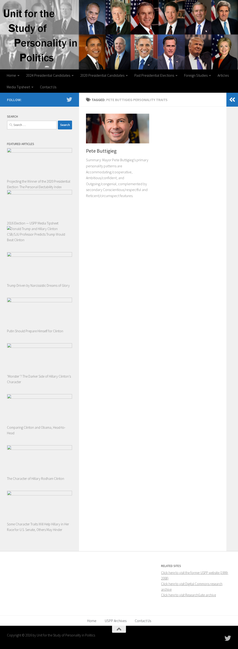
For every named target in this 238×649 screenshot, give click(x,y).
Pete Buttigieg (101, 151)
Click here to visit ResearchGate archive (188, 595)
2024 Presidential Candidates (48, 75)
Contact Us (48, 87)
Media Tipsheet (18, 87)
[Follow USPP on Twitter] (69, 99)
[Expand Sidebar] (232, 100)
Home (11, 75)
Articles (223, 75)
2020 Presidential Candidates (102, 75)
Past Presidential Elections (154, 75)
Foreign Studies (196, 75)
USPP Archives (115, 620)
